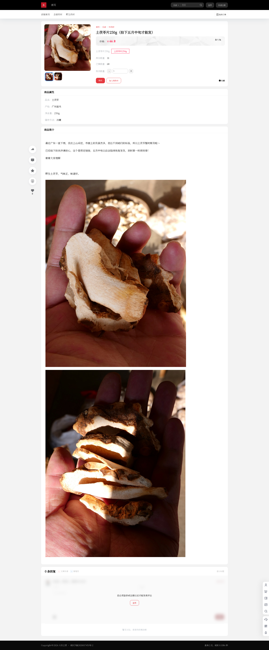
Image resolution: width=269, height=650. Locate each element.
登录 (210, 5)
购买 (100, 80)
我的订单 (222, 14)
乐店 (104, 27)
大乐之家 (62, 645)
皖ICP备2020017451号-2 (82, 645)
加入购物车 (113, 80)
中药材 (111, 27)
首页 (53, 5)
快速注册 (222, 5)
